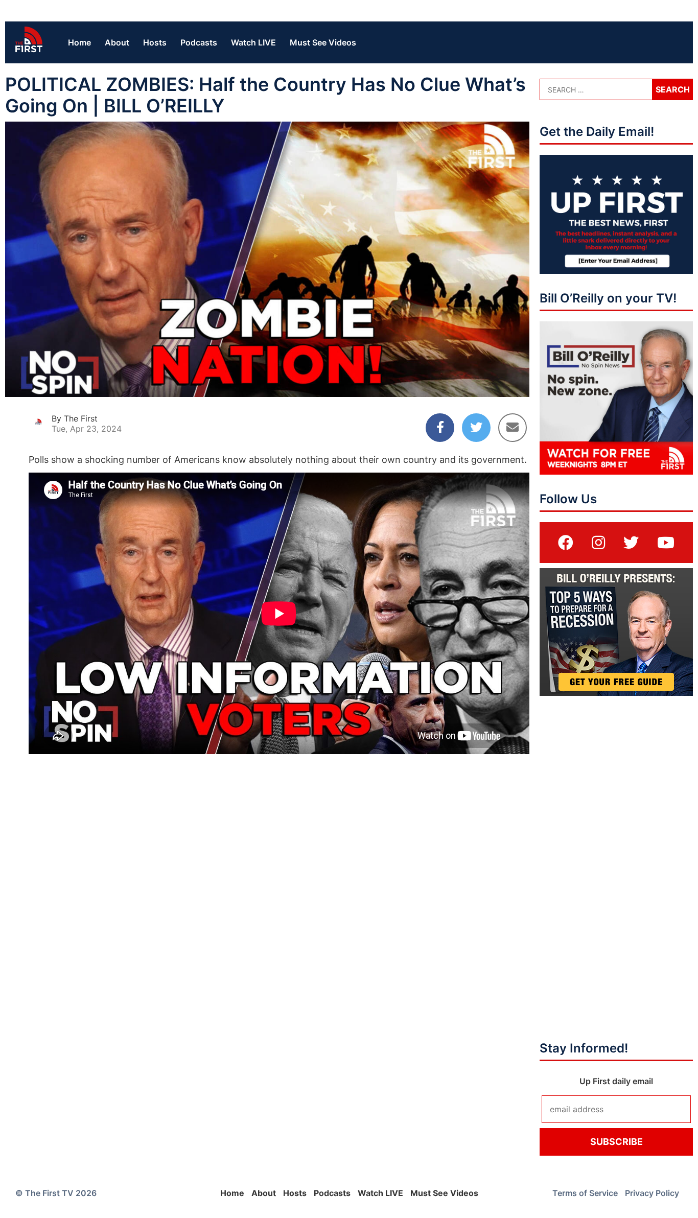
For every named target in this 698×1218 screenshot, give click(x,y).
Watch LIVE (253, 42)
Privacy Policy (652, 1193)
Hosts (155, 42)
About (117, 42)
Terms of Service (585, 1193)
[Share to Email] (512, 427)
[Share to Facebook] (440, 427)
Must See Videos (323, 42)
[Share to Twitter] (476, 427)
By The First (75, 418)
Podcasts (198, 42)
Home (79, 42)
